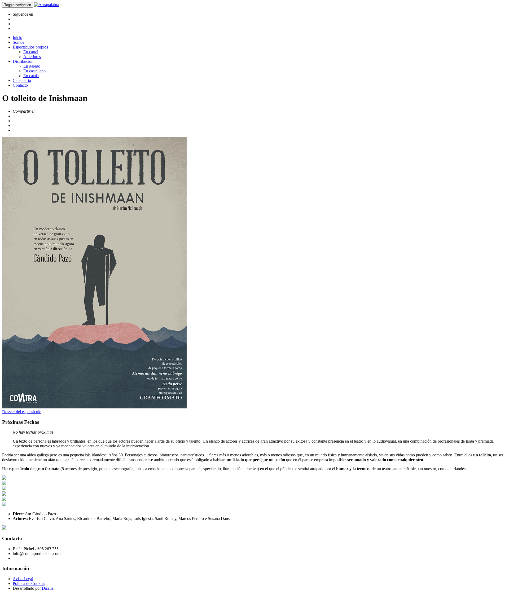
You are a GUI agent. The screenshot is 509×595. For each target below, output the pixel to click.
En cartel (30, 52)
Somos (18, 42)
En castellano (34, 71)
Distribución (23, 61)
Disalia (48, 588)
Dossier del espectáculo (21, 411)
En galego (31, 66)
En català (31, 75)
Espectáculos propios (30, 47)
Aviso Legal (23, 578)
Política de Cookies (29, 583)
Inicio (17, 37)
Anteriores (32, 56)
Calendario (22, 80)
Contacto (20, 85)
